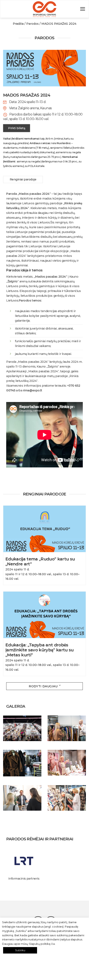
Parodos (32, 24)
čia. (53, 943)
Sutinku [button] (20, 950)
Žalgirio (12, 281)
